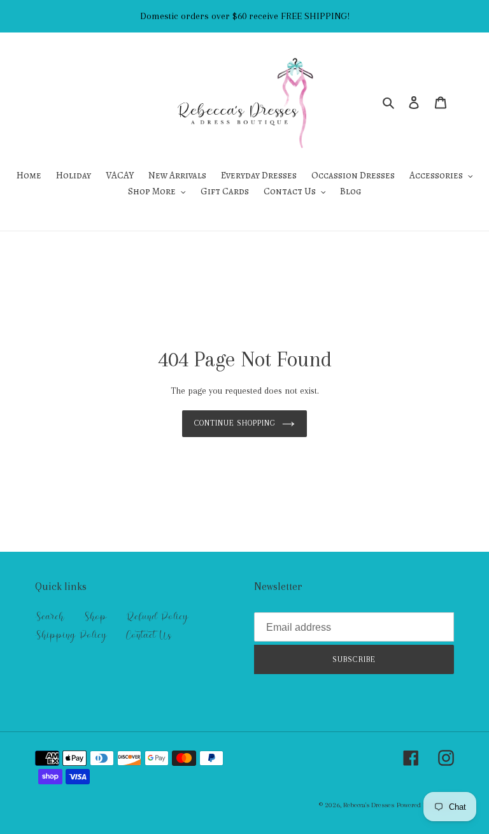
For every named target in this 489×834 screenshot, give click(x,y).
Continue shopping (235, 423)
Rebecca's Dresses (368, 805)
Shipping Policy (71, 635)
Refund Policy (157, 616)
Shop (95, 616)
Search (49, 616)
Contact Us (148, 635)
